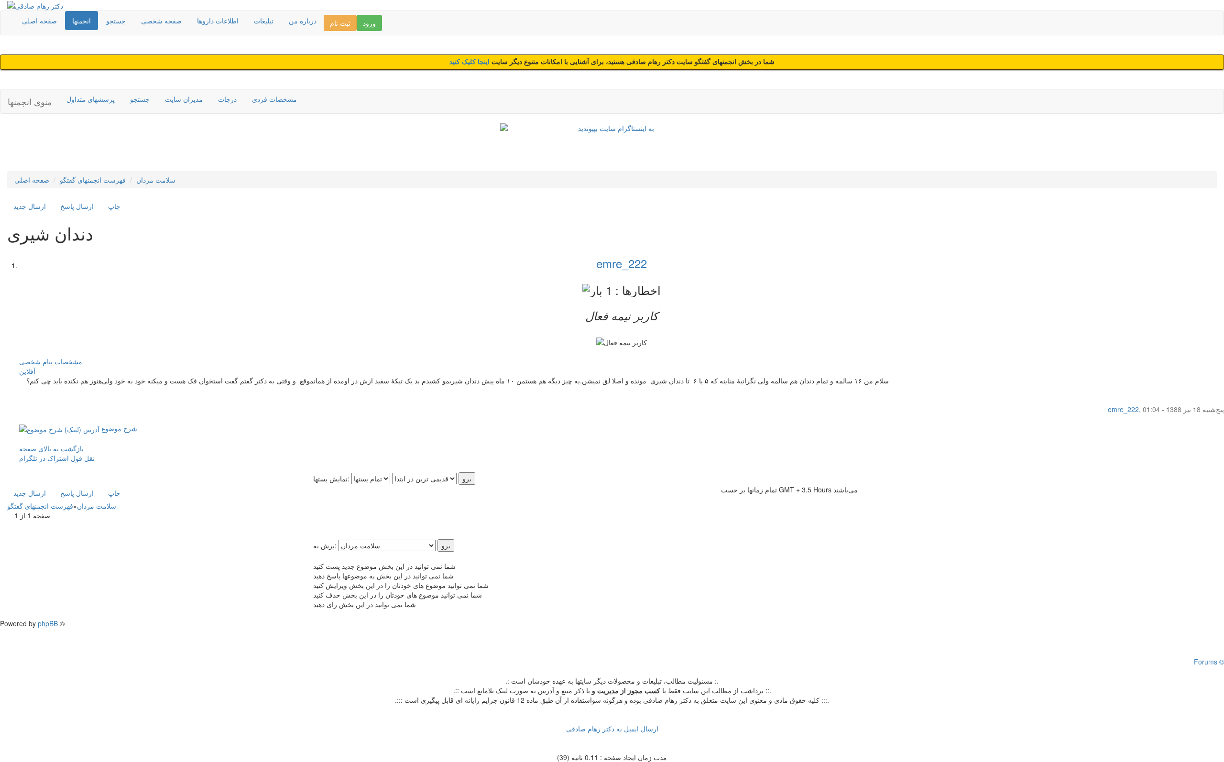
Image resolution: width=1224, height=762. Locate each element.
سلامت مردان (155, 180)
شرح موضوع (118, 428)
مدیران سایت (184, 99)
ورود (369, 23)
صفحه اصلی (39, 20)
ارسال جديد (29, 206)
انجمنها (81, 20)
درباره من (303, 20)
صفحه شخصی (161, 20)
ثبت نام (340, 23)
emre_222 (621, 263)
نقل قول (83, 458)
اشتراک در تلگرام (44, 458)
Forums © (1209, 661)
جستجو (116, 20)
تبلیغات (263, 20)
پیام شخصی (36, 361)
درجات (227, 99)
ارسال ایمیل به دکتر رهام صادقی (612, 728)
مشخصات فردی (274, 99)
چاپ (114, 206)
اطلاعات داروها (218, 20)
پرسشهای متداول (90, 99)
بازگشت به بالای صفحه (51, 448)
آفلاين (27, 371)
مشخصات (68, 361)
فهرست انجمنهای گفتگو (93, 180)
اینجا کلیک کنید (470, 61)
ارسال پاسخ (77, 206)
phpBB (48, 623)
